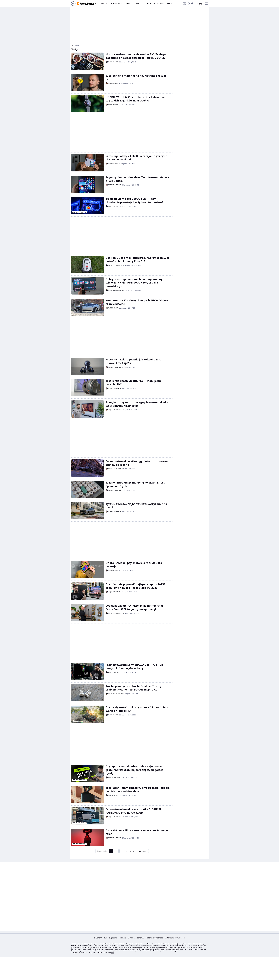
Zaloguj (199, 4)
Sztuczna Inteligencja (154, 4)
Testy (128, 4)
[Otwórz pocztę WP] (184, 3)
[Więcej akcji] (171, 54)
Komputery (115, 4)
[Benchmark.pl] (72, 45)
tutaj (112, 953)
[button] (190, 3)
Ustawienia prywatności (174, 938)
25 (134, 851)
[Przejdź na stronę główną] (73, 5)
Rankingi (137, 4)
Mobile (103, 4)
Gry (168, 4)
